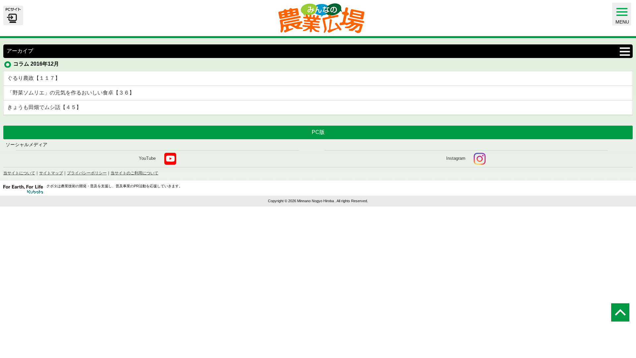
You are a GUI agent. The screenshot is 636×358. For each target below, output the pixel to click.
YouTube (147, 158)
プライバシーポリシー (87, 173)
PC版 (318, 132)
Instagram (455, 158)
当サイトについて (19, 173)
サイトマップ (51, 173)
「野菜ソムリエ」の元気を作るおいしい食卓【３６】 (70, 92)
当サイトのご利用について (134, 173)
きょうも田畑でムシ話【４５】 (44, 107)
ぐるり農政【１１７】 (33, 78)
